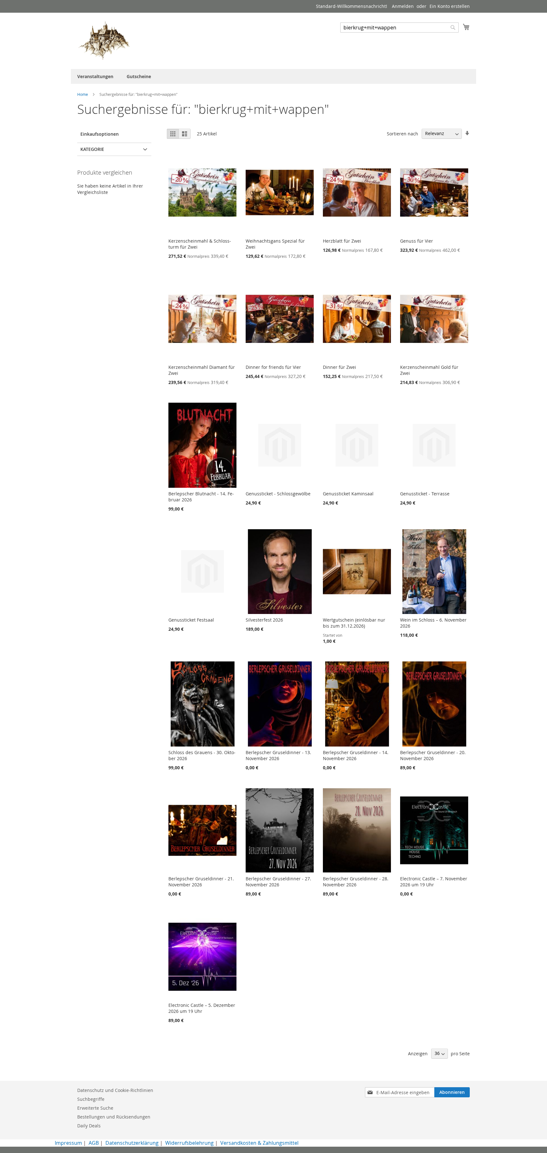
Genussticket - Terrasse (425, 494)
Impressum (68, 1142)
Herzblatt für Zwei (342, 241)
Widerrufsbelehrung (189, 1142)
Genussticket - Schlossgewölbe (278, 494)
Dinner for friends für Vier (273, 367)
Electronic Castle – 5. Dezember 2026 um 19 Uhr (201, 1008)
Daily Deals (89, 1126)
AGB (94, 1142)
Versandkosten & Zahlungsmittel (259, 1142)
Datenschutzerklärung (132, 1142)
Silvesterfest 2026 (264, 620)
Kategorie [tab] (92, 149)
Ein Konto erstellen (450, 6)
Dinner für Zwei (339, 367)
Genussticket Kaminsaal (348, 494)
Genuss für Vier (416, 241)
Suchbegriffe (90, 1099)
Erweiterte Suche (95, 1108)
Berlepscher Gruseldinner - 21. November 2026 (201, 882)
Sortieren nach (402, 133)
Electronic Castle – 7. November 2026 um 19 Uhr (433, 882)
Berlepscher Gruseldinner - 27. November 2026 (278, 882)
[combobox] (399, 27)
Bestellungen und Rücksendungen (113, 1117)
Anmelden (403, 6)
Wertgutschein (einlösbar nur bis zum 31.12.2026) (354, 623)
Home (83, 94)
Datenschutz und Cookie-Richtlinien (115, 1090)
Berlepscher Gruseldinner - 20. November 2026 (433, 755)
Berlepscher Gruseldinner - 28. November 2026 (355, 882)
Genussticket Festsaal (191, 620)
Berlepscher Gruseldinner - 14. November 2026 (355, 755)
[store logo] (104, 40)
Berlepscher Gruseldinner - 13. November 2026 (278, 755)
